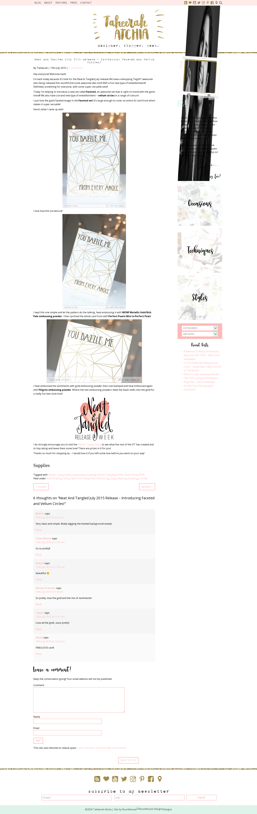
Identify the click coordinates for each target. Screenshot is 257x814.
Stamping (132, 478)
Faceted (91, 474)
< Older (41, 487)
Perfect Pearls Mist (126, 474)
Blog (38, 2)
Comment (38, 685)
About (48, 2)
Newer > (147, 487)
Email (36, 728)
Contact (86, 2)
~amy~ (40, 612)
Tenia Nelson (43, 538)
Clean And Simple (79, 478)
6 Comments (75, 68)
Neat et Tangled (106, 474)
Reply (39, 529)
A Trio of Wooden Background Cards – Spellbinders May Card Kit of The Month (202, 366)
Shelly (39, 637)
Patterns (121, 478)
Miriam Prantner (46, 588)
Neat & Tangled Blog (89, 444)
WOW (141, 474)
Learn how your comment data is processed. (101, 748)
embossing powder (75, 474)
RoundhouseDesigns (147, 809)
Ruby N (40, 563)
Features (61, 2)
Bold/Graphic (54, 478)
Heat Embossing (99, 478)
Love (112, 478)
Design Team (55, 474)
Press (73, 2)
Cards (65, 478)
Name (36, 716)
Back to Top (128, 760)
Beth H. (40, 513)
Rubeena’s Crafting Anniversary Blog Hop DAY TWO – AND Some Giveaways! (202, 355)
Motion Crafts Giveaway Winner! (201, 374)
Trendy (143, 478)
